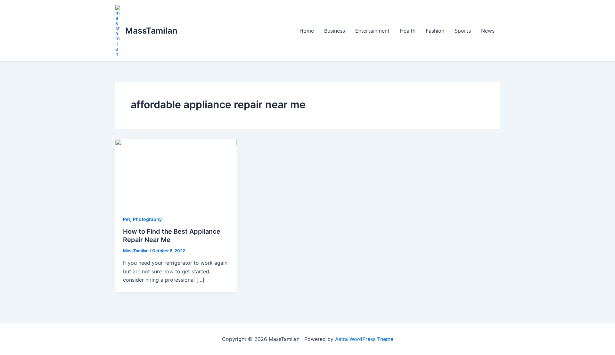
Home (306, 31)
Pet (126, 219)
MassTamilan (151, 31)
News (488, 31)
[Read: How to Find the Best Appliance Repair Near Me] (176, 172)
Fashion (435, 31)
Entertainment (372, 31)
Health (407, 31)
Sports (463, 31)
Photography (147, 219)
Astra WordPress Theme (364, 339)
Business (334, 31)
